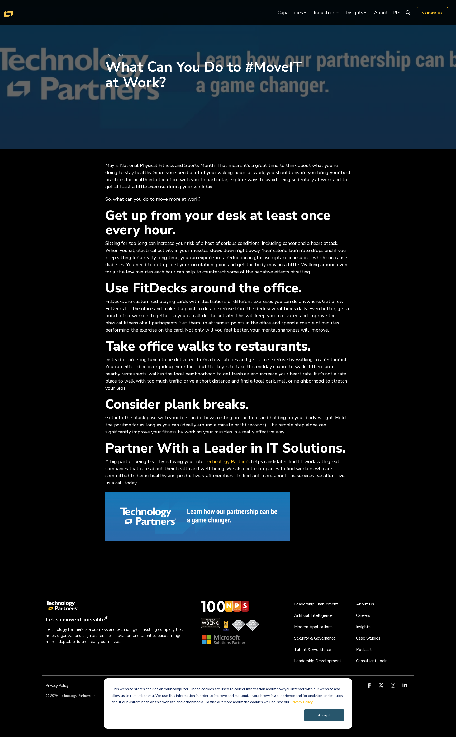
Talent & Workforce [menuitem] (312, 649)
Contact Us (432, 13)
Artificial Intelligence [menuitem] (313, 615)
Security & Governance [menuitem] (315, 638)
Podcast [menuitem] (364, 649)
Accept (324, 715)
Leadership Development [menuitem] (317, 661)
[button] (369, 685)
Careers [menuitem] (363, 615)
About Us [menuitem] (365, 604)
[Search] (408, 12)
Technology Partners (227, 461)
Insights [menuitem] (363, 627)
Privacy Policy (301, 701)
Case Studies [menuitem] (368, 638)
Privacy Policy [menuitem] (57, 685)
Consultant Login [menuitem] (371, 661)
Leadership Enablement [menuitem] (316, 604)
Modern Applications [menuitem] (313, 627)
